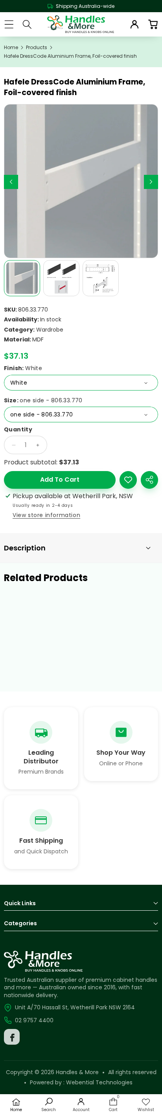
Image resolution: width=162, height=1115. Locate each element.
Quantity (18, 429)
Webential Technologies (99, 1082)
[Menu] (9, 24)
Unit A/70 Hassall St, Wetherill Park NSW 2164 (75, 1007)
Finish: (23, 368)
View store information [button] (46, 515)
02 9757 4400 (34, 1020)
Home (11, 47)
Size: (43, 400)
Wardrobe (49, 330)
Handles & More (77, 1072)
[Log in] (134, 24)
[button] (153, 24)
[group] (22, 278)
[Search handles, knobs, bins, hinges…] (27, 24)
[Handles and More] (80, 24)
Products (36, 47)
